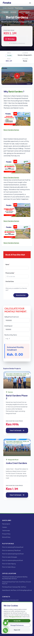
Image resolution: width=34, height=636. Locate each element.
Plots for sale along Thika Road (11, 550)
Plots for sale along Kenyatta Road (12, 560)
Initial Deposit (8, 326)
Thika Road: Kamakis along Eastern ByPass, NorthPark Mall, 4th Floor (15, 577)
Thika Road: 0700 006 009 (10, 600)
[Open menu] (30, 3)
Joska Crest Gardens (16, 463)
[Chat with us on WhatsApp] (5, 623)
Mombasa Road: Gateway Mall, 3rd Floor (14, 587)
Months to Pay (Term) (10, 335)
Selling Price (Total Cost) (11, 317)
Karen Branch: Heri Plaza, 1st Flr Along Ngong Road (17, 590)
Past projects (6, 524)
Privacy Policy (6, 534)
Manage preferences (15, 616)
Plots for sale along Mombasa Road (12, 547)
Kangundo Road (24, 12)
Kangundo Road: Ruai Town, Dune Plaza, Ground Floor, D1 (16, 582)
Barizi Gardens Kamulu (11, 130)
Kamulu (14, 12)
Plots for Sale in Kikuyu (9, 567)
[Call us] (5, 630)
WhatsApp (11, 39)
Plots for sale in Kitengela (9, 557)
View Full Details (15, 430)
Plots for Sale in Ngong (9, 563)
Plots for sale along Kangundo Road (12, 554)
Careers (4, 527)
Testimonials (6, 530)
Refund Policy (6, 537)
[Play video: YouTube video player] (17, 76)
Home (4, 8)
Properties (11, 8)
